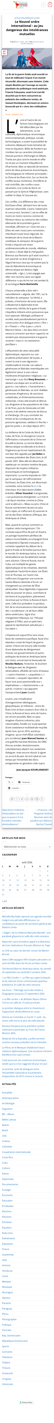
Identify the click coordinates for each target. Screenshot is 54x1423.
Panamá (6, 1303)
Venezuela (7, 1384)
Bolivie (5, 1125)
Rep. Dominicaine (11, 1335)
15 (40, 880)
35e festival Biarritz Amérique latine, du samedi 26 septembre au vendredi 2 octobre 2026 (26, 970)
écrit (36, 486)
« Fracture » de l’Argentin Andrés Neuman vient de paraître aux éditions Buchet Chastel (41, 817)
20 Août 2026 (27, 1415)
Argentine (7, 1108)
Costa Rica (7, 1157)
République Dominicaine (15, 1340)
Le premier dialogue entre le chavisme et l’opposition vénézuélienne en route (23, 1010)
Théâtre (6, 1362)
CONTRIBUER (44, 1413)
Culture (6, 1168)
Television (7, 1357)
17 (3, 885)
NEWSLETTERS (28, 1411)
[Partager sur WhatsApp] (12, 799)
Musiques (7, 1286)
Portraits (6, 1330)
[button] (43, 5)
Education (7, 1200)
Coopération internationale (16, 1152)
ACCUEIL (8, 1411)
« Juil (4, 901)
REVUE (17, 1411)
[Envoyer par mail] (27, 799)
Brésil (5, 1130)
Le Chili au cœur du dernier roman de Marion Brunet (25, 952)
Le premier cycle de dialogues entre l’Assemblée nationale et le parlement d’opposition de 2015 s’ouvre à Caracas (22, 1073)
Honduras (7, 1270)
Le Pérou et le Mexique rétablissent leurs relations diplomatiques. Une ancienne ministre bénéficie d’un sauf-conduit (27, 1051)
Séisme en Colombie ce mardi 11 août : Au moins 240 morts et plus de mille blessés (24, 1019)
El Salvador (8, 1206)
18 (10, 885)
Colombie (7, 1146)
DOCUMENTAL (42, 1411)
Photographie (9, 1319)
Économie (7, 1195)
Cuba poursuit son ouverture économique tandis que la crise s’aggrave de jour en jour (24, 1062)
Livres (5, 1276)
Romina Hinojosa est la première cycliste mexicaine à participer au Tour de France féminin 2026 (23, 1029)
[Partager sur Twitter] (22, 799)
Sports (5, 1346)
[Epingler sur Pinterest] (32, 799)
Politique (6, 1324)
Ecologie (6, 1189)
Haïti (4, 1260)
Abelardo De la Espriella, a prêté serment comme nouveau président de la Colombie (24, 1040)
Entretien (7, 1222)
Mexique (6, 1281)
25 (10, 890)
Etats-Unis (7, 1233)
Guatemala (8, 1254)
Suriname (7, 1351)
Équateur (7, 1227)
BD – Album (8, 1114)
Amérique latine (32, 18)
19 (17, 885)
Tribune (6, 1367)
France (5, 1249)
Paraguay (7, 1308)
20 (25, 885)
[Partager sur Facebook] (17, 799)
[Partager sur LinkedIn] (37, 799)
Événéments (8, 1238)
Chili (4, 1135)
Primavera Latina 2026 (27, 1413)
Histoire (6, 1265)
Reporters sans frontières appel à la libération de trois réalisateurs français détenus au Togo (26, 943)
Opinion (6, 1297)
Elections (6, 1211)
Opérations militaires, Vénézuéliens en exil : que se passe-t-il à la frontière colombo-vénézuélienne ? (13, 817)
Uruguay (6, 1378)
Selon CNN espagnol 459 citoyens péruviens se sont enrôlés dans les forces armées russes (26, 961)
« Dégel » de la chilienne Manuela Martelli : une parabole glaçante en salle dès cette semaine (26, 934)
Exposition (7, 1243)
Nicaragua (7, 1292)
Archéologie (8, 1103)
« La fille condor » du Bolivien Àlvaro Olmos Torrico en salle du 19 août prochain (24, 1001)
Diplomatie (8, 1179)
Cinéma (6, 1141)
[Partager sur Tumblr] (42, 799)
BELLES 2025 (9, 1413)
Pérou (5, 1313)
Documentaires (10, 1184)
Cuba (4, 1162)
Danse (5, 1173)
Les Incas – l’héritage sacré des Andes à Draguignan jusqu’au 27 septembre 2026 (23, 992)
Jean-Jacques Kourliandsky (32, 43)
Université (7, 1373)
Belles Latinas (9, 1119)
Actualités (19, 18)
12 (17, 880)
